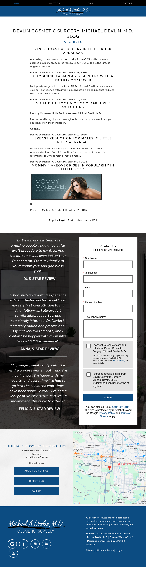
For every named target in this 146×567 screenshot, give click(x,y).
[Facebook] (23, 544)
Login (119, 550)
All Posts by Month (75, 220)
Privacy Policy (119, 360)
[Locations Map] (109, 467)
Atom (89, 220)
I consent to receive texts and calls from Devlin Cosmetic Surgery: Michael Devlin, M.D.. (111, 354)
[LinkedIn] (46, 544)
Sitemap (90, 550)
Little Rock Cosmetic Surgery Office (36, 446)
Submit (108, 397)
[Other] (12, 544)
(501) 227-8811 (120, 407)
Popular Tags (56, 220)
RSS (94, 220)
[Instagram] (35, 544)
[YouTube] (13, 553)
